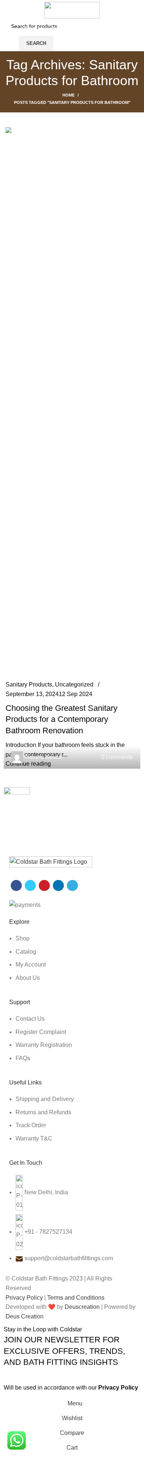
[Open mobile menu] (8, 35)
